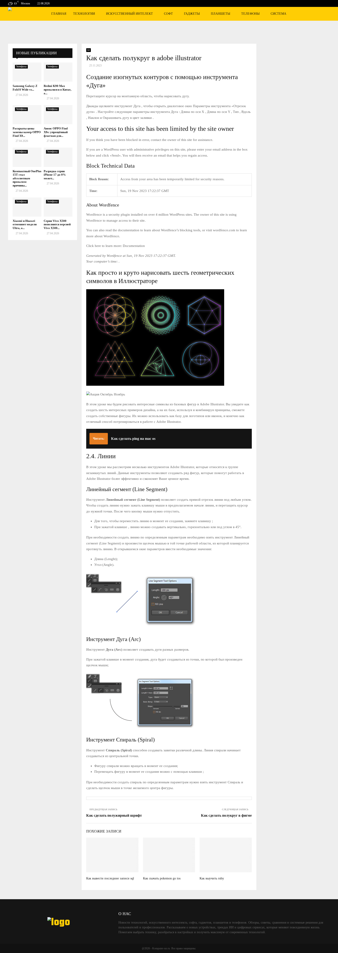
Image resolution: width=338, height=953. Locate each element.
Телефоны (250, 13)
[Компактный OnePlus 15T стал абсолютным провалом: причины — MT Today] (27, 157)
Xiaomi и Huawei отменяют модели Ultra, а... (25, 224)
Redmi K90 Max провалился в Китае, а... (57, 89)
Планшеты (220, 13)
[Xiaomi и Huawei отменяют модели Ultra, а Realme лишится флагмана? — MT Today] (27, 207)
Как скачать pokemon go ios (161, 878)
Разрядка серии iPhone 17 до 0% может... (55, 174)
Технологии (84, 13)
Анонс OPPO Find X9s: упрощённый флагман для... (56, 132)
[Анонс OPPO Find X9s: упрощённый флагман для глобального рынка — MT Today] (58, 114)
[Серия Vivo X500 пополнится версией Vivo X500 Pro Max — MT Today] (58, 207)
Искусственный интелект (129, 13)
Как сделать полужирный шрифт (114, 815)
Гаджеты (192, 13)
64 (88, 50)
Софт (168, 13)
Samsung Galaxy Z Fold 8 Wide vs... (25, 87)
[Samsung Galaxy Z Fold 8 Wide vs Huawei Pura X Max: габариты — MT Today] (27, 72)
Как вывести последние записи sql (110, 878)
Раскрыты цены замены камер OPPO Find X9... (27, 132)
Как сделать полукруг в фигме (226, 815)
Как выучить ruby (212, 878)
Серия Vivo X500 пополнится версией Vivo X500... (57, 224)
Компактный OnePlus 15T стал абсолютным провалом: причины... (27, 178)
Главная (58, 13)
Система (278, 13)
